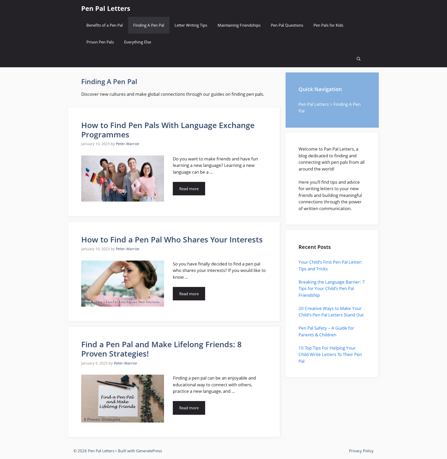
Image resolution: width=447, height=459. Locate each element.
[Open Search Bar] (359, 58)
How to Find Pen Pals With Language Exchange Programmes (168, 130)
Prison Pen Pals (100, 42)
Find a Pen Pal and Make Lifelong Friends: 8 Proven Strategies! (161, 349)
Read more (189, 188)
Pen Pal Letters (105, 8)
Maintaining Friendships (239, 25)
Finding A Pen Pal (148, 25)
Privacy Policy (361, 450)
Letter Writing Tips (191, 25)
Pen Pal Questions (287, 25)
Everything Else (137, 42)
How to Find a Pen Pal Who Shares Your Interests (172, 239)
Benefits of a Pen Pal (104, 25)
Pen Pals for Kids (328, 25)
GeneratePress (149, 450)
